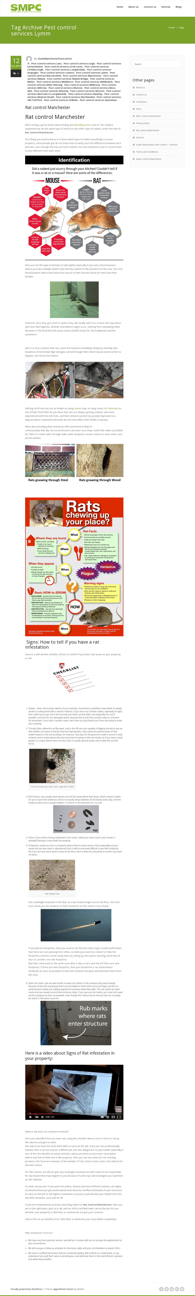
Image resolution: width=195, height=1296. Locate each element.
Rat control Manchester (47, 107)
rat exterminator (104, 967)
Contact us (150, 6)
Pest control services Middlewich (94, 81)
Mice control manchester (148, 116)
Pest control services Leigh (79, 63)
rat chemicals (111, 408)
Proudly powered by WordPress (27, 1289)
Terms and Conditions (147, 151)
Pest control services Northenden (75, 96)
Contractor (141, 101)
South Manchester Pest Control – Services (157, 144)
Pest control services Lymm (92, 72)
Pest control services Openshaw (98, 99)
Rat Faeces (34, 796)
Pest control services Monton (66, 87)
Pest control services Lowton (57, 72)
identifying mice (82, 124)
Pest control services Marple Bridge (67, 78)
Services (165, 6)
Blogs (179, 6)
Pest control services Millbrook (82, 84)
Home (120, 6)
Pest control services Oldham (61, 99)
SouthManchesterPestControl (55, 58)
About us (133, 6)
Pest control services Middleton (55, 81)
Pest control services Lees (46, 63)
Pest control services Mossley (51, 90)
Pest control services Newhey (86, 93)
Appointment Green (63, 1289)
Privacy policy (142, 123)
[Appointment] (26, 8)
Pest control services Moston (87, 90)
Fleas (138, 108)
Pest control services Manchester (82, 75)
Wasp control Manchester (148, 158)
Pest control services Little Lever (64, 66)
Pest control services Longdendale (65, 69)
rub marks (106, 989)
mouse (77, 408)
